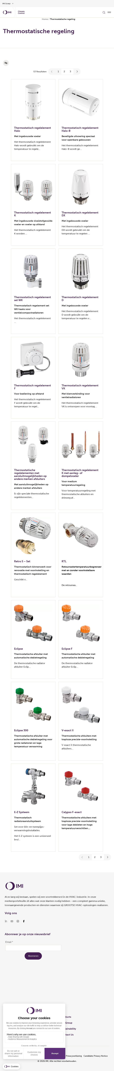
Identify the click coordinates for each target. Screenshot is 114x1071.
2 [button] (64, 71)
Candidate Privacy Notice (96, 1056)
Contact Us (67, 1034)
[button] (52, 71)
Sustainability (68, 1028)
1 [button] (58, 71)
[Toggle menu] (109, 12)
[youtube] (12, 921)
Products (66, 1016)
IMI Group (66, 1022)
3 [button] (70, 71)
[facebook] (24, 921)
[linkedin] (6, 921)
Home (45, 19)
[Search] (104, 12)
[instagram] (18, 921)
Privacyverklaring (74, 1056)
